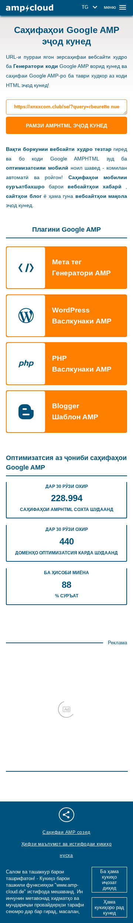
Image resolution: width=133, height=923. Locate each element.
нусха (66, 855)
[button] (91, 7)
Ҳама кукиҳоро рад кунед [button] (109, 907)
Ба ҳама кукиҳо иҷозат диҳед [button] (109, 880)
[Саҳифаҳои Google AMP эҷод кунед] (29, 8)
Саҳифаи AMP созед (66, 832)
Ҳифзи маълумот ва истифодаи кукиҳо (66, 844)
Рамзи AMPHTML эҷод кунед (66, 126)
